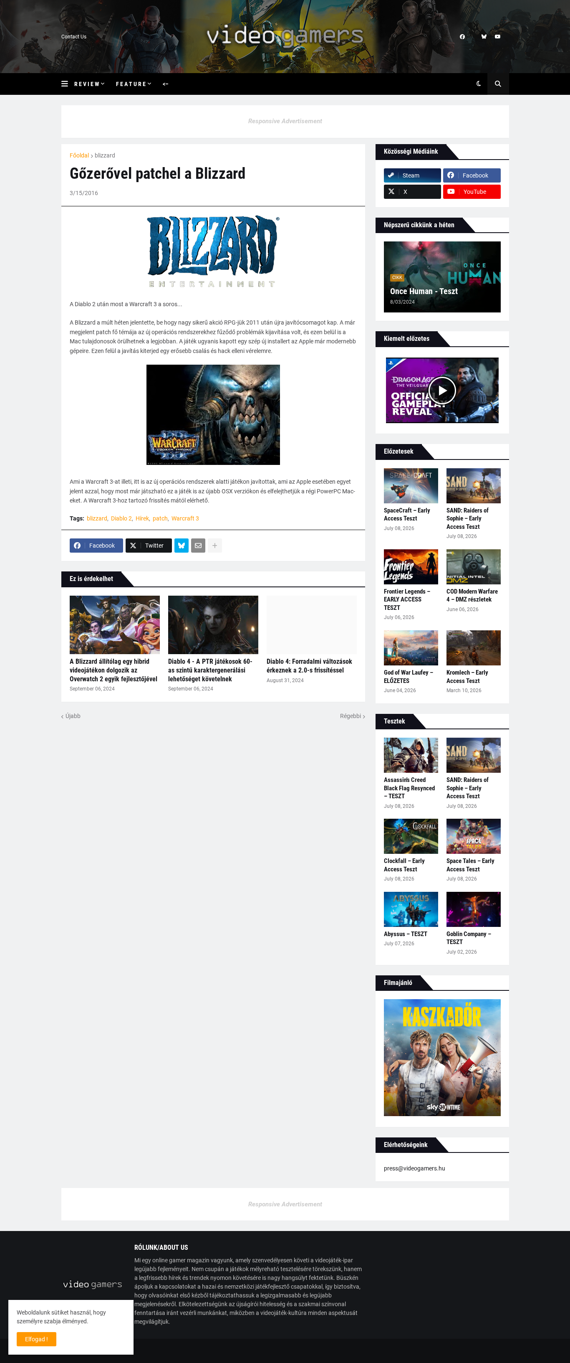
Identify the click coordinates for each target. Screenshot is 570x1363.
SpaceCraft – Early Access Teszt (407, 515)
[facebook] (462, 37)
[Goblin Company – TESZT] (473, 909)
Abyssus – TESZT (405, 934)
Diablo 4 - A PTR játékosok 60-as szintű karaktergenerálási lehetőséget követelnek (210, 670)
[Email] (198, 545)
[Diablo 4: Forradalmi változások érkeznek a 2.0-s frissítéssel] (312, 625)
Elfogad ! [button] (36, 1339)
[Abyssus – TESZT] (411, 909)
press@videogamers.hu (414, 1168)
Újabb (73, 716)
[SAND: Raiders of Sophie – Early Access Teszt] (473, 485)
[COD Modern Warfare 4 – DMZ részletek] (473, 566)
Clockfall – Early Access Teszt (404, 865)
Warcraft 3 (185, 518)
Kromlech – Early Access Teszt (467, 677)
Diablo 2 (121, 518)
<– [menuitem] (166, 84)
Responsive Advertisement (285, 121)
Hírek (142, 518)
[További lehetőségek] (215, 545)
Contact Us (73, 37)
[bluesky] (484, 37)
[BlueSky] (181, 545)
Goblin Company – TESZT (468, 938)
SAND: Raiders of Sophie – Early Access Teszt (467, 518)
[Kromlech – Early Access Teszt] (473, 647)
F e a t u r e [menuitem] (131, 84)
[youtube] (498, 37)
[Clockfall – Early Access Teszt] (411, 836)
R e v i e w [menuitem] (86, 84)
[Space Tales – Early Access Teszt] (473, 836)
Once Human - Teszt (424, 291)
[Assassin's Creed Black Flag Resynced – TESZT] (411, 755)
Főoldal (79, 155)
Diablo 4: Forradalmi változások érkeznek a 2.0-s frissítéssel (309, 665)
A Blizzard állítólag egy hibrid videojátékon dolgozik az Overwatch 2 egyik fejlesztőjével (113, 670)
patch (160, 518)
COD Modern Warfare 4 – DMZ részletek (472, 596)
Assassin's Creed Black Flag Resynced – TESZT (409, 788)
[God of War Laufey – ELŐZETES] (411, 647)
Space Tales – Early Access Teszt (470, 865)
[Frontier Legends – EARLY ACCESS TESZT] (411, 566)
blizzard (105, 155)
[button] (67, 84)
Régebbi (350, 716)
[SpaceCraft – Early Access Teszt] (411, 485)
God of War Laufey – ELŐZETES (408, 677)
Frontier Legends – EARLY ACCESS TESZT (407, 600)
